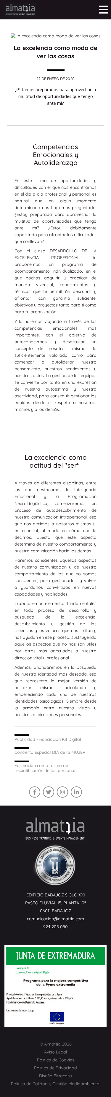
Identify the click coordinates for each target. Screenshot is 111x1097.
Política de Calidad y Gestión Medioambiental (55, 1083)
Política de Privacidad (55, 1068)
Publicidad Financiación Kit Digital (48, 739)
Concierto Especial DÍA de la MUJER (50, 752)
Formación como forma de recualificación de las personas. (46, 768)
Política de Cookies (55, 1060)
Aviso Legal (55, 1052)
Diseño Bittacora (55, 1075)
